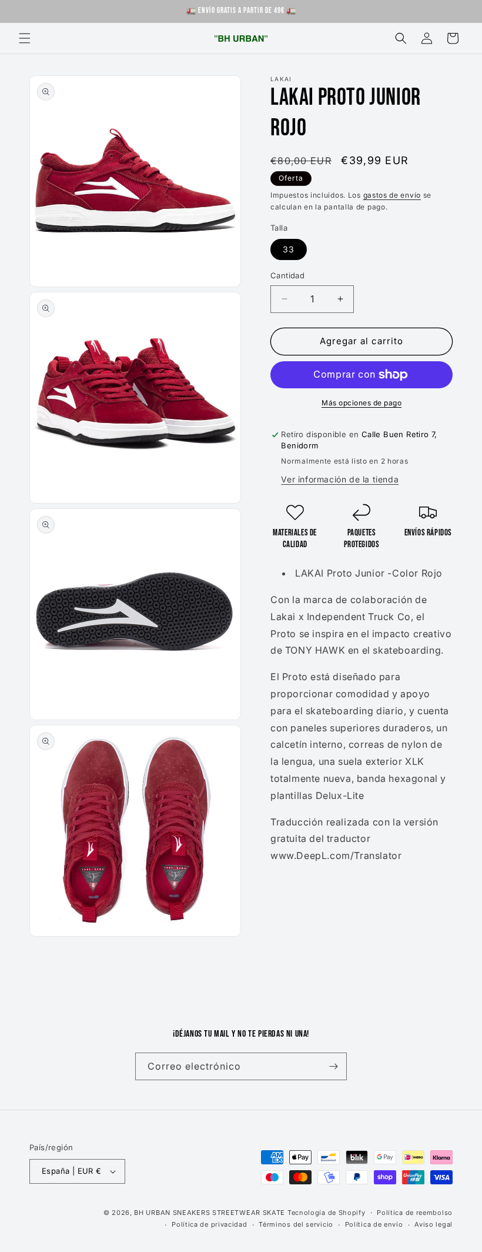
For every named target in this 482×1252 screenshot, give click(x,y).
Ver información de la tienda (340, 479)
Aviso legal (433, 1224)
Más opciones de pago (361, 402)
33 (288, 249)
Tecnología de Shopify (326, 1212)
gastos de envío (392, 195)
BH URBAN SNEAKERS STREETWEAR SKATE (210, 1212)
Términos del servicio (296, 1224)
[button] (25, 38)
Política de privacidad (209, 1224)
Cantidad (287, 275)
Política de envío (374, 1224)
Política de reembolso (415, 1212)
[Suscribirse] (333, 1066)
